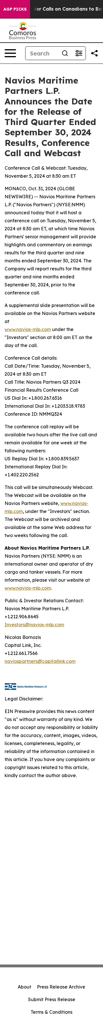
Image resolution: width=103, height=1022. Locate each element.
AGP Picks (15, 9)
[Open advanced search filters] (79, 53)
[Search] (65, 53)
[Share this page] (94, 53)
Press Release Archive (61, 987)
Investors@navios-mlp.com (34, 624)
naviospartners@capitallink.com (40, 661)
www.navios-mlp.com (28, 329)
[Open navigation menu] (10, 53)
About (24, 987)
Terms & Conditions (51, 1012)
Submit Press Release (51, 999)
